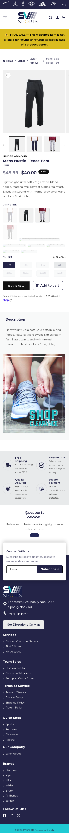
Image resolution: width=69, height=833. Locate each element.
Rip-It (9, 775)
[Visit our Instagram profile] (34, 535)
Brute (9, 790)
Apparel (10, 739)
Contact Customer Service (22, 641)
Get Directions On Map (23, 624)
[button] (64, 18)
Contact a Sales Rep (18, 673)
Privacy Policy (14, 697)
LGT (44, 274)
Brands (21, 61)
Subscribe (48, 569)
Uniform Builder (15, 668)
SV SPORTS (28, 830)
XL (60, 265)
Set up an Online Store (20, 678)
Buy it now (16, 285)
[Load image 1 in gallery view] (17, 144)
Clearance (12, 734)
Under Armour (34, 61)
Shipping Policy (15, 702)
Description (15, 319)
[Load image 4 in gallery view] (34, 144)
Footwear (12, 729)
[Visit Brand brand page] (15, 4)
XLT (62, 274)
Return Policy (14, 707)
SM (9, 265)
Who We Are (14, 753)
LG (45, 265)
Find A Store (13, 646)
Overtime (12, 770)
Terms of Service (16, 692)
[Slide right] (65, 145)
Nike (8, 780)
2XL (11, 274)
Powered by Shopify (44, 830)
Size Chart (61, 257)
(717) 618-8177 (18, 614)
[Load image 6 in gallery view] (52, 144)
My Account (13, 651)
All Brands (12, 795)
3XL (27, 274)
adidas (9, 785)
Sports (10, 724)
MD (28, 265)
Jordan (10, 800)
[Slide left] (4, 145)
